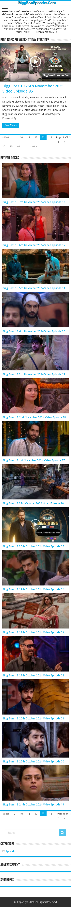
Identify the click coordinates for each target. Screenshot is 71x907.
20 (3, 146)
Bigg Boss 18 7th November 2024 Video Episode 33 (33, 202)
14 (50, 137)
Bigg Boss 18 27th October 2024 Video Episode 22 (33, 675)
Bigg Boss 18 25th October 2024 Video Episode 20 (33, 761)
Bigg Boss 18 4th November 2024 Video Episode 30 (33, 331)
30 (11, 146)
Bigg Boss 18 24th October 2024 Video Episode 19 (33, 804)
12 (36, 137)
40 (18, 146)
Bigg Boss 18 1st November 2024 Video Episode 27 (33, 460)
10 (21, 137)
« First (5, 137)
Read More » (11, 125)
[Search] (62, 832)
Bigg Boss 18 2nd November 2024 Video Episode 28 (34, 417)
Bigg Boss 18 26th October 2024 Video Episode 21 (33, 718)
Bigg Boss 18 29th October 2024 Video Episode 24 (33, 589)
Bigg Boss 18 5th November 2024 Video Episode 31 (33, 288)
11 (28, 137)
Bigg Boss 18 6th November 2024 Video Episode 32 (33, 245)
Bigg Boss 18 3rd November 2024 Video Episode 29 (33, 374)
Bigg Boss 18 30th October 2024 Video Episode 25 (33, 546)
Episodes (11, 851)
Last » (34, 146)
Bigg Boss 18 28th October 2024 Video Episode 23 (33, 632)
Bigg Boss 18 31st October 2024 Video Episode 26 (33, 503)
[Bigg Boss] (35, 3)
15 (57, 141)
